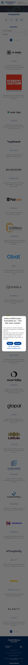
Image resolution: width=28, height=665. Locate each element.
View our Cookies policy (14, 348)
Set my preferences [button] (14, 346)
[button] (17, 343)
